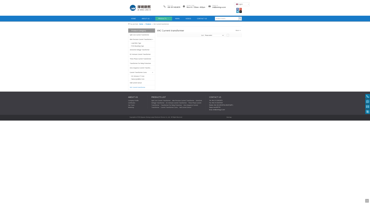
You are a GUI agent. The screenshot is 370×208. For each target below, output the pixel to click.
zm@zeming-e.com (219, 7)
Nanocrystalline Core (137, 79)
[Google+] (240, 9)
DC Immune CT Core (137, 76)
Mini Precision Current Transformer (141, 39)
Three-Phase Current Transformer (140, 59)
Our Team (131, 105)
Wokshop (131, 107)
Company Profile (133, 100)
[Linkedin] (237, 11)
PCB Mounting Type (137, 46)
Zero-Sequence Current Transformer (141, 68)
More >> (238, 30)
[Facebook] (237, 9)
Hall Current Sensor (136, 83)
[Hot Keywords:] (240, 18)
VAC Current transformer (137, 87)
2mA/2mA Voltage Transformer (139, 50)
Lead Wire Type (136, 43)
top (367, 201)
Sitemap (229, 117)
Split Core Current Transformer (139, 35)
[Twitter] (240, 11)
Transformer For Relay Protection (140, 63)
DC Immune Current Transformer (140, 54)
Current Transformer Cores (138, 72)
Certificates (131, 103)
